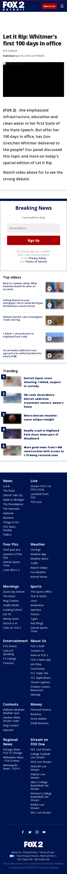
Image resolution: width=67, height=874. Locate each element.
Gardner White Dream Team (11, 719)
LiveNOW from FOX (40, 495)
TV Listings (9, 658)
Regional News (10, 741)
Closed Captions (40, 682)
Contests (8, 663)
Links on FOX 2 (12, 627)
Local (6, 486)
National (8, 513)
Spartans (36, 609)
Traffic (34, 563)
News (7, 481)
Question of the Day (12, 555)
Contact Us (37, 650)
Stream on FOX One (39, 741)
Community (37, 668)
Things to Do (11, 522)
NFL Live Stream (41, 749)
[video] (54, 287)
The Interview (11, 508)
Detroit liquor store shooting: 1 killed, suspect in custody (42, 382)
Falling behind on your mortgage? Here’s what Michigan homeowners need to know (23, 303)
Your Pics (10, 544)
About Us (38, 641)
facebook (23, 832)
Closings (36, 549)
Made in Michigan (13, 499)
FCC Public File (39, 673)
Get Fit (7, 614)
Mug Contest (11, 600)
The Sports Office (41, 591)
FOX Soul (36, 502)
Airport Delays (39, 567)
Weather (38, 544)
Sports (36, 586)
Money (36, 704)
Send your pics (11, 549)
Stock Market (39, 718)
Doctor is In (10, 623)
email (44, 832)
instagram (37, 832)
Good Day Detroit (14, 591)
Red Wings (37, 623)
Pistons (35, 614)
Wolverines (37, 605)
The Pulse (9, 490)
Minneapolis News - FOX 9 (11, 766)
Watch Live (49, 6)
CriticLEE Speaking (8, 652)
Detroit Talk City (13, 495)
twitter (30, 832)
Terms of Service (36, 261)
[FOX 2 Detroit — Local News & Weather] (14, 6)
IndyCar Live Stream (38, 775)
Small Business (40, 723)
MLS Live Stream (41, 812)
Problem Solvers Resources (40, 688)
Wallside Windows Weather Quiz (14, 711)
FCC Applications (41, 677)
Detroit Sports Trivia (11, 563)
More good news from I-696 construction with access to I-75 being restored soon (44, 451)
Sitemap (35, 694)
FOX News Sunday (9, 528)
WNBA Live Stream (37, 806)
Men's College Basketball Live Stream (40, 785)
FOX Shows (10, 646)
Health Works (11, 605)
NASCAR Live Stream (38, 768)
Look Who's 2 (11, 570)
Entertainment (15, 641)
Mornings (11, 586)
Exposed (8, 730)
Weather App (38, 554)
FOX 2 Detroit (10, 50)
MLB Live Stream (41, 762)
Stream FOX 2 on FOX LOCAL (41, 487)
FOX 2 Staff (37, 646)
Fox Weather (38, 572)
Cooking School (12, 609)
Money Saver (11, 618)
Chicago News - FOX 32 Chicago (12, 751)
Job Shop (36, 664)
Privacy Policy (37, 258)
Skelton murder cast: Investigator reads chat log (23, 318)
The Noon (9, 596)
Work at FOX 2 (39, 655)
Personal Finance (41, 709)
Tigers (34, 618)
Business (8, 517)
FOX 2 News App (41, 659)
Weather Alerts (39, 558)
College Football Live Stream (40, 755)
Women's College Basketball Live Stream (41, 797)
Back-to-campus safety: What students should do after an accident (20, 286)
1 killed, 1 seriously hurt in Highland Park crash (18, 335)
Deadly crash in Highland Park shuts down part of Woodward (41, 434)
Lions (34, 600)
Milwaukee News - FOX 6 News (13, 759)
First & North (38, 596)
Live (34, 481)
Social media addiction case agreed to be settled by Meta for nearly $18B (22, 353)
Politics (7, 534)
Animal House (39, 576)
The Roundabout (13, 504)
